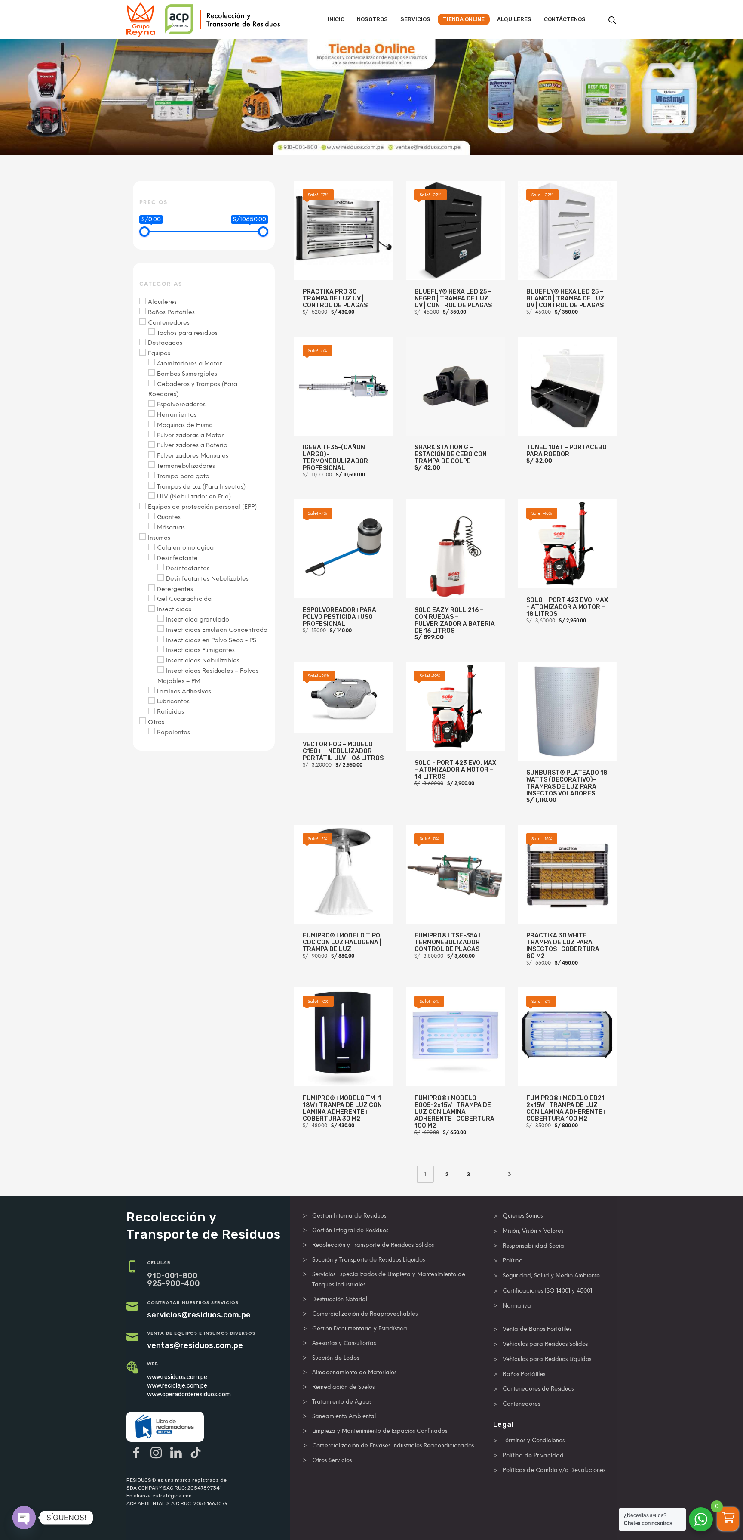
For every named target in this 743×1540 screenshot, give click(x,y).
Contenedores (169, 322)
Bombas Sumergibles (187, 373)
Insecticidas (174, 609)
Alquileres (162, 302)
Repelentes (173, 732)
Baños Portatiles (171, 312)
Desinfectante (177, 558)
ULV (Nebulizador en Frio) (194, 496)
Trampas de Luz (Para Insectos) (201, 486)
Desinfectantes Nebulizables (207, 578)
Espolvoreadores (181, 404)
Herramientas (176, 414)
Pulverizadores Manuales (192, 455)
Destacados (165, 342)
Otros (156, 722)
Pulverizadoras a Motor (190, 435)
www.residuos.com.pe (177, 1377)
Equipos (159, 353)
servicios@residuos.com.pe (199, 1315)
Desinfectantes (187, 568)
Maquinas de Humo (185, 425)
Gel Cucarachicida (184, 599)
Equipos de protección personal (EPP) (202, 506)
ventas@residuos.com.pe (195, 1345)
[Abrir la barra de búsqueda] (612, 20)
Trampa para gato (183, 476)
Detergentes (175, 589)
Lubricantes (173, 701)
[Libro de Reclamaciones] (165, 1427)
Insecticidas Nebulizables (202, 660)
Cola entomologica (185, 547)
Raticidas (170, 711)
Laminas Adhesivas (184, 691)
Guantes (169, 517)
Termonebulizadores (186, 466)
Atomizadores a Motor (189, 363)
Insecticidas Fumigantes (200, 650)
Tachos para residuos (187, 333)
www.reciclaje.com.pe (177, 1385)
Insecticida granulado (197, 619)
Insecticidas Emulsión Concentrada (216, 630)
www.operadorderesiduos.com (189, 1394)
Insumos (159, 537)
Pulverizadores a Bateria (192, 445)
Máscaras (171, 527)
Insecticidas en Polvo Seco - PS (211, 640)
